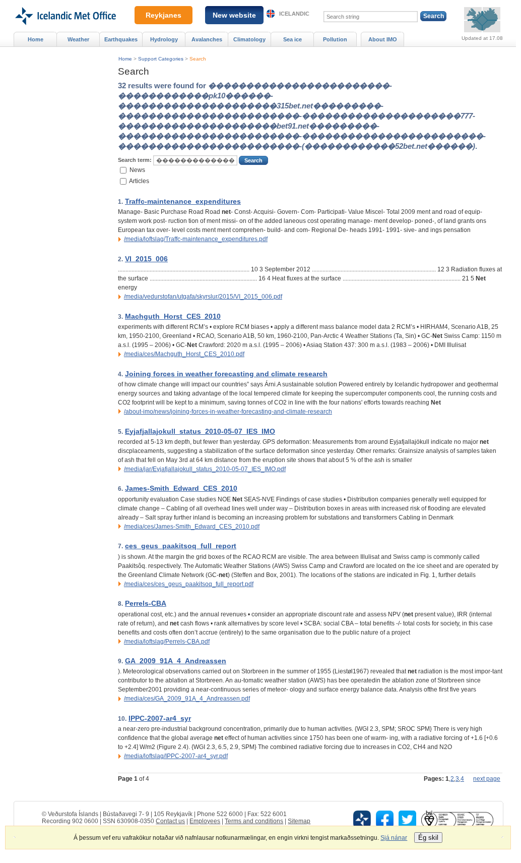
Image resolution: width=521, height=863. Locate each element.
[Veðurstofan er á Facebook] (385, 819)
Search (197, 59)
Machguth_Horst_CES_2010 (173, 316)
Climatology (249, 39)
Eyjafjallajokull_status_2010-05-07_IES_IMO (200, 431)
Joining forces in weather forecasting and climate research (226, 374)
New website (234, 15)
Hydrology (164, 39)
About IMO (382, 39)
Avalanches (206, 39)
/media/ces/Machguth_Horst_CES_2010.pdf (184, 354)
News (137, 169)
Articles (139, 181)
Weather (78, 39)
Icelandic (294, 14)
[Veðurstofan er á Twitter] (407, 819)
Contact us (170, 821)
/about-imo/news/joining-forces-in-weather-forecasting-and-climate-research (228, 411)
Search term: (135, 160)
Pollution (335, 39)
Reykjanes (163, 15)
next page (486, 778)
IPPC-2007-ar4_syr (159, 718)
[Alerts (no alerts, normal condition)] (482, 19)
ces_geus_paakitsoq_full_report (180, 546)
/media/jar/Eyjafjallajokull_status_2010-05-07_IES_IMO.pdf (205, 469)
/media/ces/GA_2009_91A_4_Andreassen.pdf (187, 698)
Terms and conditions (254, 821)
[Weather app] (362, 819)
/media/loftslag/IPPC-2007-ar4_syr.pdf (176, 756)
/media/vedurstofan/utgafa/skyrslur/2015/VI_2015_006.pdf (203, 296)
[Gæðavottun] (457, 819)
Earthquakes (121, 39)
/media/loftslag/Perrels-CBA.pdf (167, 641)
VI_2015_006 (146, 259)
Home (125, 59)
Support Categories (160, 59)
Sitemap (299, 821)
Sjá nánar (393, 837)
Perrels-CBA (145, 603)
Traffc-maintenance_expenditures (183, 201)
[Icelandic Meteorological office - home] (65, 3)
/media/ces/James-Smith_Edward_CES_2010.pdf (191, 526)
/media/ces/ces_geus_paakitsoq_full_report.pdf (188, 584)
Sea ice (292, 39)
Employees (204, 821)
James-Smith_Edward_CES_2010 (181, 488)
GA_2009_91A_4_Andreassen (175, 661)
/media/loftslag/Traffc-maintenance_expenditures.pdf (196, 239)
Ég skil (428, 837)
